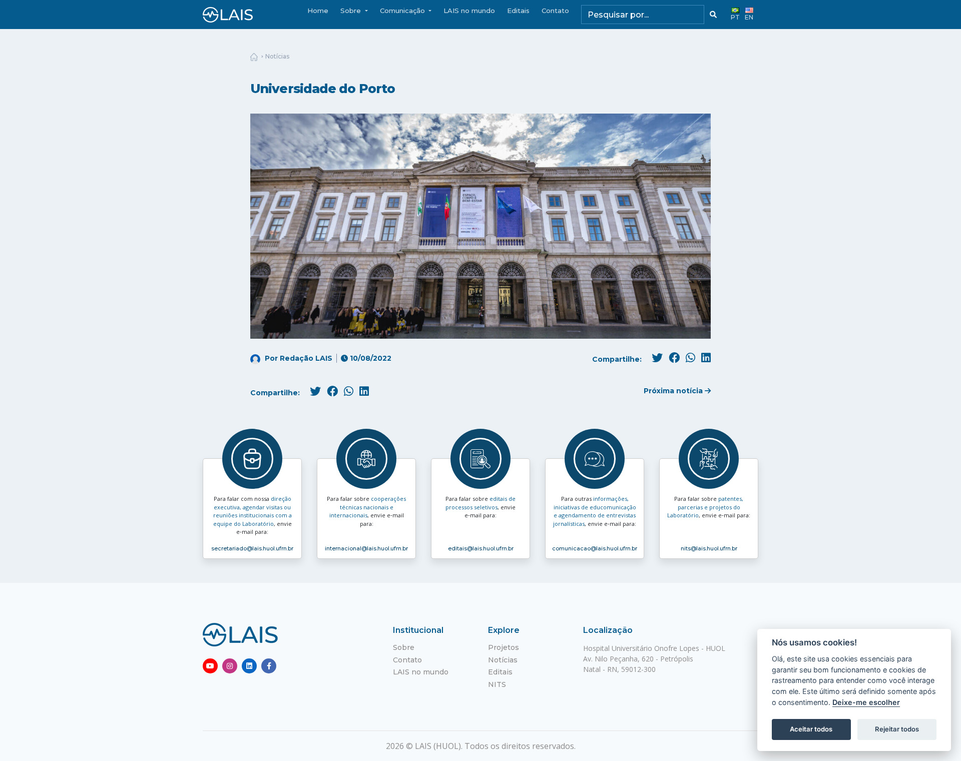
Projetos (503, 647)
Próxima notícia (674, 390)
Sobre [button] (351, 11)
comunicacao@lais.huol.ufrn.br (594, 548)
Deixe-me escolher (866, 702)
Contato (555, 11)
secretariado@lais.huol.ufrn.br (252, 548)
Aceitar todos (811, 729)
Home (317, 11)
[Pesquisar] (713, 14)
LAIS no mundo (469, 11)
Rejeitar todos (897, 729)
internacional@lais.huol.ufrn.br (366, 548)
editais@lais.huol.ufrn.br (481, 548)
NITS (497, 684)
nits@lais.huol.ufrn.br (709, 548)
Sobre (403, 647)
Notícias (277, 56)
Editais (518, 11)
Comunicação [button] (403, 11)
